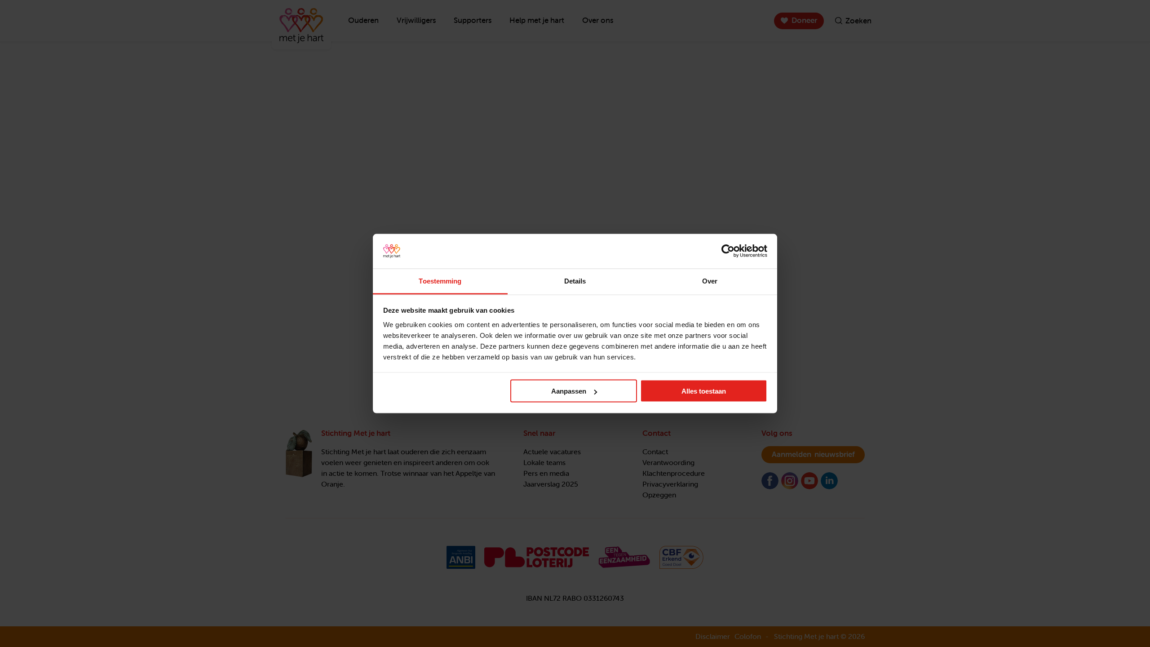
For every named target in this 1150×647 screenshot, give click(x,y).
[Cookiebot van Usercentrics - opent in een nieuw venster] (728, 251)
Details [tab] (575, 280)
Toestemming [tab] (440, 280)
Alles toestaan (703, 391)
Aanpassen (568, 391)
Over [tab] (709, 280)
